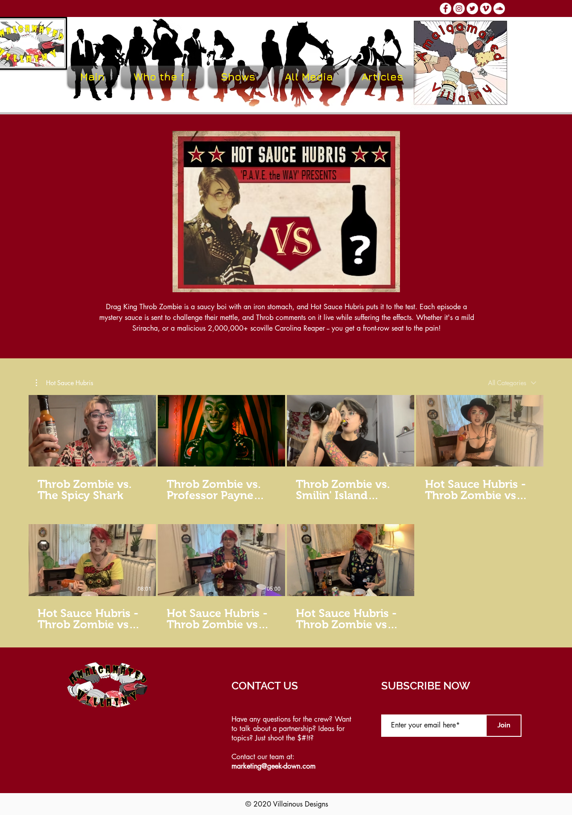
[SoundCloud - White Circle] (499, 8)
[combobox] (512, 382)
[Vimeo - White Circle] (486, 8)
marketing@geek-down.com (273, 766)
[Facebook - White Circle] (445, 8)
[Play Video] (92, 431)
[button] (238, 77)
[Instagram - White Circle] (459, 8)
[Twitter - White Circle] (472, 8)
